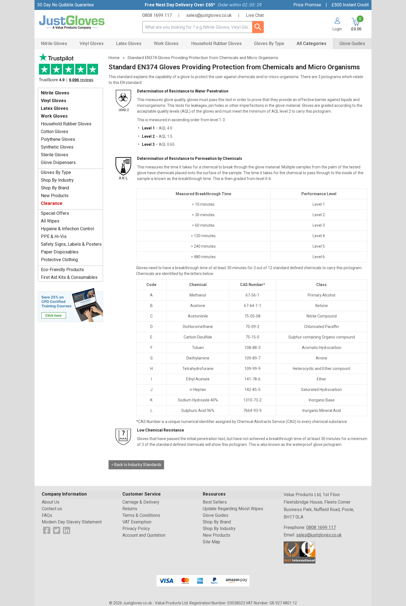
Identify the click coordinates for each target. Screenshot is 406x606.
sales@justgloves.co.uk (209, 15)
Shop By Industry (57, 180)
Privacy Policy (136, 528)
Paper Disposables (59, 252)
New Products (54, 195)
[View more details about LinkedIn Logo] (67, 530)
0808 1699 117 (157, 15)
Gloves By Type (56, 172)
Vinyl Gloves (53, 100)
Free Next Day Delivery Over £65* (180, 4)
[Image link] (70, 304)
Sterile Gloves (54, 154)
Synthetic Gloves (57, 147)
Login (337, 29)
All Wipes (50, 221)
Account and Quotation (143, 535)
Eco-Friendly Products (62, 269)
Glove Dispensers (58, 162)
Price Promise (307, 4)
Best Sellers (215, 502)
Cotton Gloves (54, 131)
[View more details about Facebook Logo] (47, 530)
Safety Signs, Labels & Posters (71, 244)
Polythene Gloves (58, 139)
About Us (50, 502)
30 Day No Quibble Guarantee (65, 4)
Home (114, 57)
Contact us (52, 508)
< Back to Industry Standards (136, 464)
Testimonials (70, 69)
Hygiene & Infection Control (67, 228)
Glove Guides (215, 515)
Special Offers (55, 213)
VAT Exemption (136, 522)
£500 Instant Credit (350, 4)
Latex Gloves (54, 108)
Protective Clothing (59, 259)
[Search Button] (258, 27)
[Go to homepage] (78, 22)
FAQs (47, 515)
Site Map (211, 541)
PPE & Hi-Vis (54, 236)
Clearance (51, 203)
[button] (335, 24)
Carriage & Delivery (140, 502)
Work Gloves (54, 116)
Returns (129, 508)
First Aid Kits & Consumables (69, 277)
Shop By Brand (55, 187)
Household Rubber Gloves (66, 123)
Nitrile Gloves (55, 93)
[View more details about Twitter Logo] (57, 530)
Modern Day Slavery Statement (72, 522)
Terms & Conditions (141, 515)
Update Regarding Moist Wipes (233, 508)
